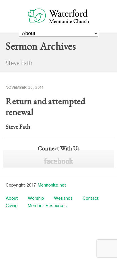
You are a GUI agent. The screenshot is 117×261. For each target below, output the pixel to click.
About (12, 198)
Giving (12, 206)
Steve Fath (18, 126)
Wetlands (63, 198)
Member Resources (47, 206)
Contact (91, 198)
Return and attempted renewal (45, 106)
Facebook (58, 161)
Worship (36, 198)
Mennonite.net (51, 185)
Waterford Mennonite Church (58, 15)
